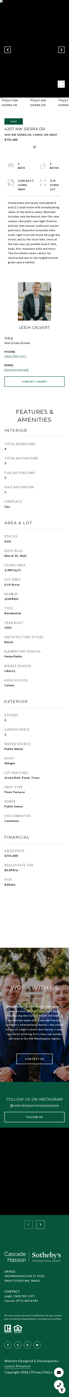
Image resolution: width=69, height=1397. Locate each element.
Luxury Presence (17, 1366)
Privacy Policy (42, 1372)
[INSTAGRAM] (17, 1344)
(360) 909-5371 (15, 356)
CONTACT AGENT (34, 381)
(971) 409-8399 (27, 1300)
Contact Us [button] (34, 1058)
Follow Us (34, 1116)
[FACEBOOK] (8, 1344)
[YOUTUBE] (37, 1344)
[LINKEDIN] (27, 1344)
